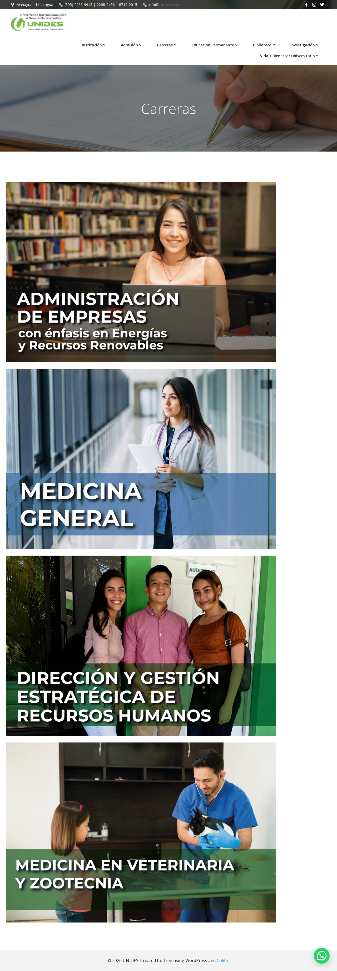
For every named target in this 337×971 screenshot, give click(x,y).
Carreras (165, 44)
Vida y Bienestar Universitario (287, 55)
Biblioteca (262, 44)
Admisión (129, 44)
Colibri (223, 960)
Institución (92, 44)
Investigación (302, 44)
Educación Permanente (213, 44)
